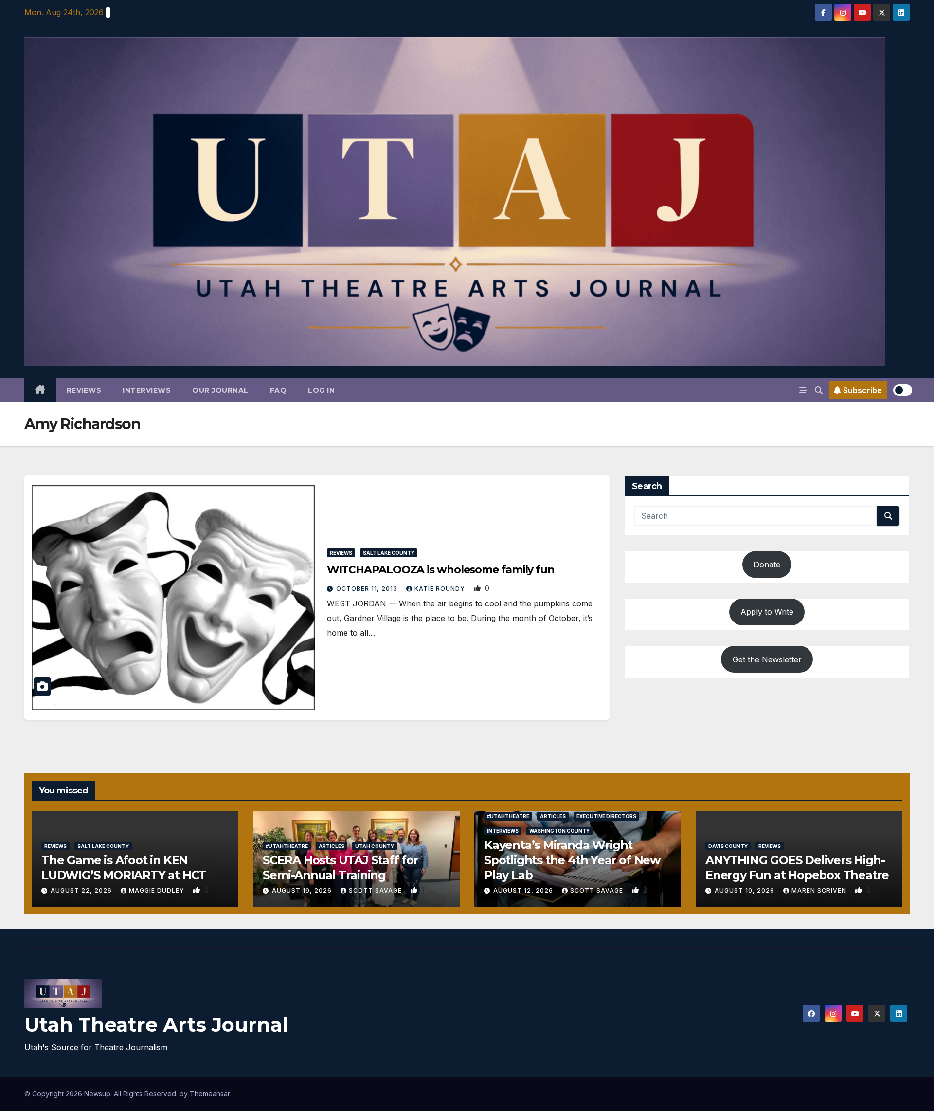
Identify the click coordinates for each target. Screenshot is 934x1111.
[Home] (40, 390)
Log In (321, 390)
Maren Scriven (819, 890)
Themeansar (210, 1094)
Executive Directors (606, 816)
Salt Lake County (388, 553)
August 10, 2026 (745, 890)
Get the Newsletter (767, 659)
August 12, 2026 (524, 890)
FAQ (278, 390)
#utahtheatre (287, 846)
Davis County (728, 846)
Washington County (559, 831)
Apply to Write (766, 612)
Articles (331, 846)
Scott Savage (376, 890)
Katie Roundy (440, 588)
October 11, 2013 (367, 588)
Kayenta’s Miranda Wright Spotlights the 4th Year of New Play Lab (572, 860)
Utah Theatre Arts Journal (156, 1024)
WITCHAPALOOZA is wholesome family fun (441, 569)
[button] (819, 390)
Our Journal (220, 390)
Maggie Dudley (157, 890)
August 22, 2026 (82, 890)
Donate (767, 564)
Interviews (147, 390)
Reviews (84, 390)
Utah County (374, 846)
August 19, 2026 (303, 890)
